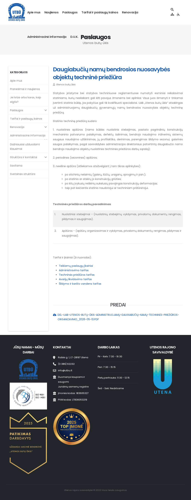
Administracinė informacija (46, 37)
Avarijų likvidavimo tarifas (75, 279)
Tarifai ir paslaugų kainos (100, 12)
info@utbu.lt (65, 370)
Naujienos (51, 12)
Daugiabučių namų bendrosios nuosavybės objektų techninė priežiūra (111, 73)
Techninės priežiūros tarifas (77, 275)
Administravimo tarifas (74, 270)
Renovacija (130, 12)
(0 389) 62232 (66, 363)
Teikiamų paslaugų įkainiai (76, 266)
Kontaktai (89, 37)
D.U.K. (74, 37)
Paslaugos (70, 12)
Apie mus (33, 12)
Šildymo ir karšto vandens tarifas (80, 284)
